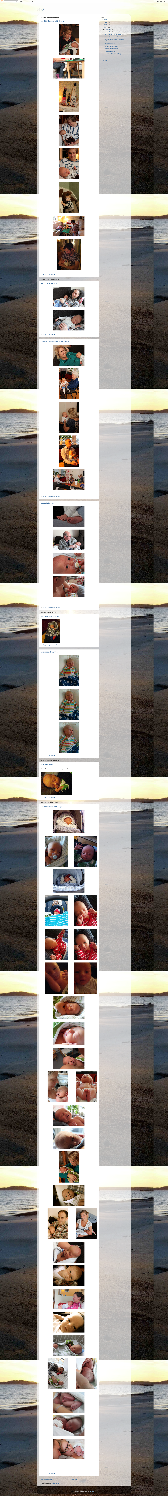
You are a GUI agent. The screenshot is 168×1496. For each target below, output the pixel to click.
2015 (105, 19)
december (108, 29)
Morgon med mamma (49, 652)
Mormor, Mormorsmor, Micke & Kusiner (56, 342)
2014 (105, 22)
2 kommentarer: (53, 274)
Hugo (41, 9)
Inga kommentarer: (54, 496)
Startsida (74, 1479)
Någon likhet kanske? (49, 283)
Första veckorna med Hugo (51, 807)
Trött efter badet (47, 765)
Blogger (92, 1491)
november (108, 32)
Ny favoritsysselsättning (50, 616)
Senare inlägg (46, 1479)
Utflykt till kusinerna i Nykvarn (52, 21)
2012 (105, 27)
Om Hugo (104, 60)
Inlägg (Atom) (56, 1483)
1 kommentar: (52, 334)
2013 (105, 24)
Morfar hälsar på (47, 503)
